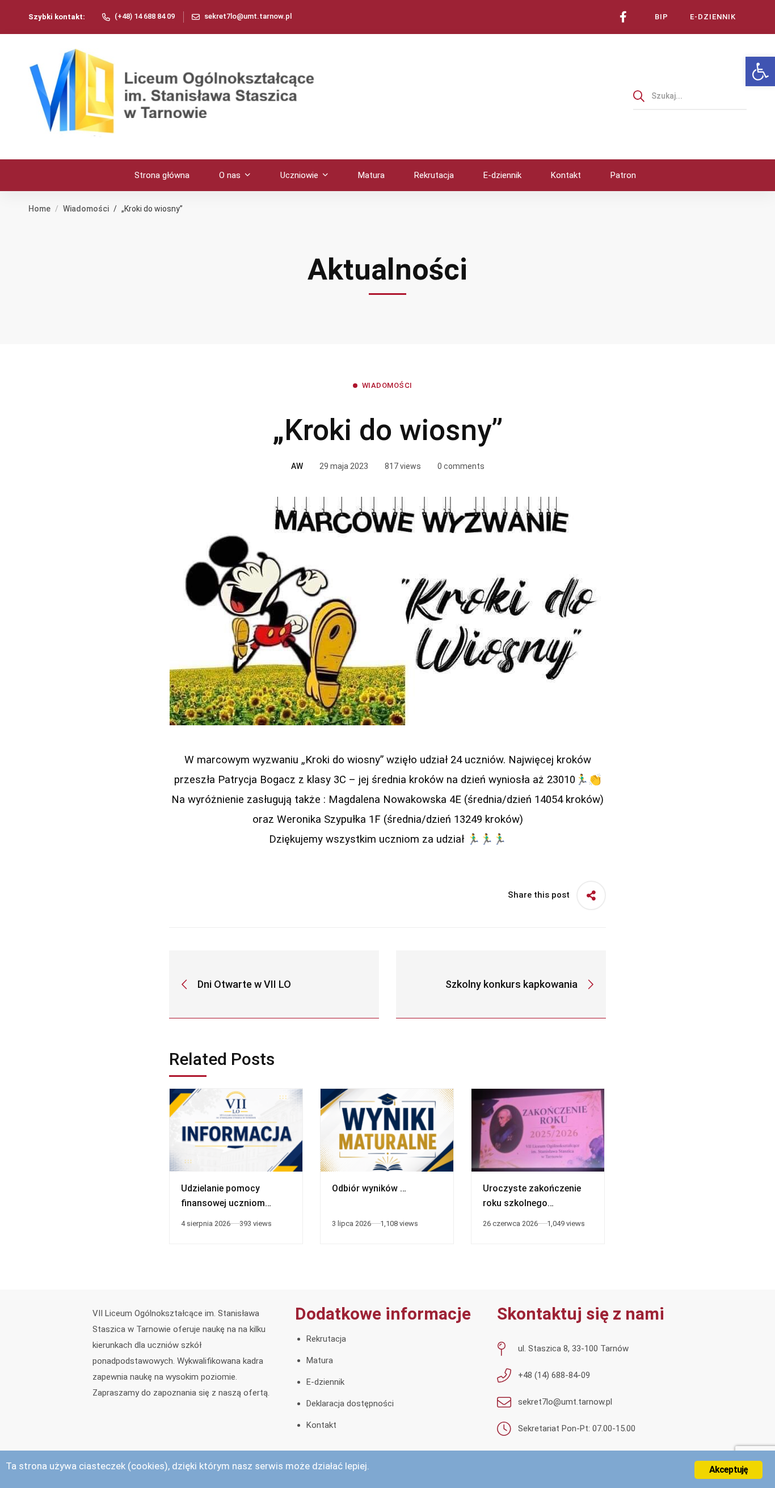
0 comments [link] (461, 466)
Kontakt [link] (321, 1425)
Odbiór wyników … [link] (369, 1188)
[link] (760, 71)
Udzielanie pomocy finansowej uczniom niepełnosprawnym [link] (223, 1203)
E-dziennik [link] (325, 1382)
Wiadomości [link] (86, 208)
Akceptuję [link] (728, 1469)
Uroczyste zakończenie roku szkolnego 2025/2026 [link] (532, 1203)
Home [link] (39, 208)
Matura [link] (319, 1360)
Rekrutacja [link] (326, 1339)
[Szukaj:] (690, 96)
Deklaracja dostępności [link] (350, 1403)
